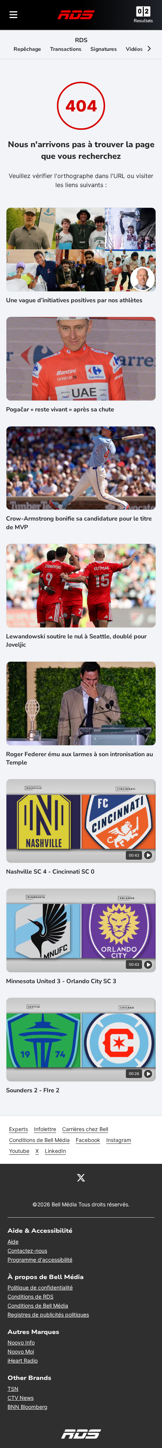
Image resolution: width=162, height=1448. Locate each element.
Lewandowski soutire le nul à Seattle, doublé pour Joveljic (76, 640)
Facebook (88, 1140)
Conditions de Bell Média (39, 1140)
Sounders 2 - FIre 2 (33, 1090)
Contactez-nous (27, 1250)
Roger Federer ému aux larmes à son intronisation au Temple (79, 758)
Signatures (103, 49)
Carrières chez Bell (85, 1129)
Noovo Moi (21, 1351)
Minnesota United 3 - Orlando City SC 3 (61, 981)
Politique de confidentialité (40, 1287)
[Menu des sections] (13, 14)
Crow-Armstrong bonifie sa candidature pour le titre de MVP (79, 523)
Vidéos (134, 49)
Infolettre (45, 1129)
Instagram (118, 1140)
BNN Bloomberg (27, 1407)
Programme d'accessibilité (40, 1259)
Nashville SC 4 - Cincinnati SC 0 (50, 872)
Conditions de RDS (30, 1296)
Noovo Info (21, 1342)
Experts (18, 1129)
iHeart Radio (23, 1360)
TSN (13, 1389)
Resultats (143, 21)
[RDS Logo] (76, 14)
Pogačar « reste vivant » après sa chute (60, 409)
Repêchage (27, 49)
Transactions (65, 49)
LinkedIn (55, 1151)
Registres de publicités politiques (48, 1314)
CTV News (21, 1398)
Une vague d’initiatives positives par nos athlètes (74, 300)
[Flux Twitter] (81, 1177)
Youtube (19, 1151)
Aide (13, 1241)
